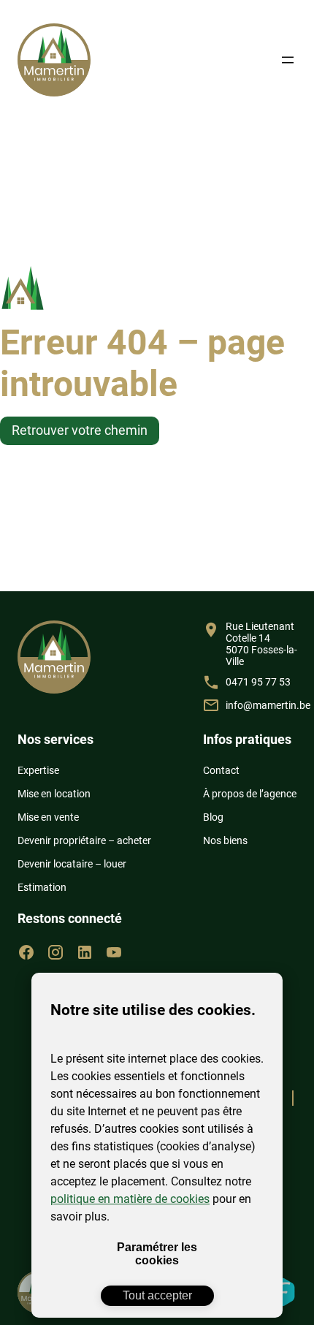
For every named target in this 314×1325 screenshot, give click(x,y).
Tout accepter (157, 1295)
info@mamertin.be (268, 705)
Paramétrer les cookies (157, 1254)
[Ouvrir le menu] (287, 60)
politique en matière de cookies (130, 1199)
